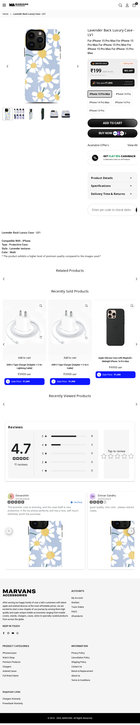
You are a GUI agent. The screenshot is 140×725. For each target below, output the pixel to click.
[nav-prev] (9, 531)
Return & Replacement (82, 671)
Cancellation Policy (80, 657)
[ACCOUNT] (127, 5)
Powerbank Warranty (13, 703)
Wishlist (75, 602)
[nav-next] (131, 531)
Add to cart (24, 357)
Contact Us (76, 666)
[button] (134, 5)
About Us (75, 675)
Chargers (7, 666)
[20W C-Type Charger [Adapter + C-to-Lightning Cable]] (24, 327)
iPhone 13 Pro (96, 110)
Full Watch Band (10, 675)
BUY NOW (106, 133)
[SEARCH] (120, 5)
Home (5, 14)
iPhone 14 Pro (122, 102)
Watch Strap (9, 657)
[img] (21, 459)
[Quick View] (41, 305)
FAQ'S (74, 611)
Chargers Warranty (11, 698)
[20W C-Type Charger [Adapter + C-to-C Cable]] (70, 327)
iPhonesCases (10, 653)
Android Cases (10, 671)
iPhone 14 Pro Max (99, 102)
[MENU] (5, 5)
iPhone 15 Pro (123, 94)
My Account (77, 598)
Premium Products (11, 662)
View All (132, 145)
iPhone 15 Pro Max (100, 94)
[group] (42, 66)
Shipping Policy (78, 662)
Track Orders (77, 607)
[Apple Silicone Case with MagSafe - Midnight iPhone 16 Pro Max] (115, 327)
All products (77, 616)
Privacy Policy (78, 653)
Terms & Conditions (80, 680)
